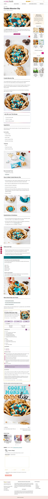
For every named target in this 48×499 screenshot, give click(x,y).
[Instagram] (28, 1)
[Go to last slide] (4, 439)
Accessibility (6, 488)
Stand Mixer (7, 174)
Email (15, 469)
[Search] (43, 53)
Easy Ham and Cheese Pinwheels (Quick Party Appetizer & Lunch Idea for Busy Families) (36, 35)
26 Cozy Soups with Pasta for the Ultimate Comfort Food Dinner (41, 64)
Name (6, 469)
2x (27, 329)
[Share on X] (1, 253)
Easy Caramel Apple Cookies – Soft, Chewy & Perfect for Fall (36, 64)
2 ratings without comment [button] (17, 447)
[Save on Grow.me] (1, 255)
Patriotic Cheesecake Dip (9, 304)
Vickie (5, 10)
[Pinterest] (29, 1)
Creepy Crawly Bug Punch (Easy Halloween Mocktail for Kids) (36, 75)
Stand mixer (7, 349)
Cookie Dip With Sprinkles (9, 300)
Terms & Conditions (7, 487)
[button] (4, 311)
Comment (7, 455)
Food (36, 483)
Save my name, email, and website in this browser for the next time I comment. (16, 472)
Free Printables (38, 488)
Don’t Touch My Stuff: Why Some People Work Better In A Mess (7, 442)
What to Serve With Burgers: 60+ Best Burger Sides (36, 46)
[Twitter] (27, 1)
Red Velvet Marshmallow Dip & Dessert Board (12, 302)
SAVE (26, 321)
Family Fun (37, 486)
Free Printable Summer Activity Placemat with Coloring (25, 429)
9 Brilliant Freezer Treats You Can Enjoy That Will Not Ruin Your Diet (18, 442)
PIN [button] (18, 321)
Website (23, 469)
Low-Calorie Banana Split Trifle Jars (10, 428)
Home (4, 6)
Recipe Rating (7, 454)
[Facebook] (26, 1)
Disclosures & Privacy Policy (8, 486)
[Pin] (29, 36)
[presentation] (8, 438)
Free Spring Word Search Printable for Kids (41, 46)
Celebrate (37, 487)
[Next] (30, 439)
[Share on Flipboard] (1, 251)
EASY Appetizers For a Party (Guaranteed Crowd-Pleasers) (41, 35)
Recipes (6, 6)
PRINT (9, 321)
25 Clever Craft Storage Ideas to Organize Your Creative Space (41, 75)
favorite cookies (17, 222)
